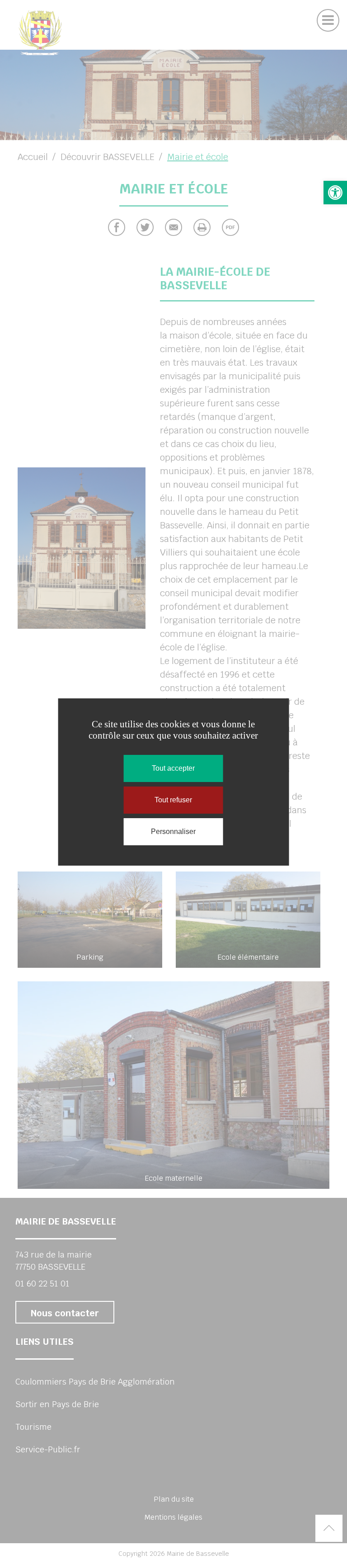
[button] (335, 192)
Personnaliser (173, 831)
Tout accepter (173, 768)
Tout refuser (173, 800)
